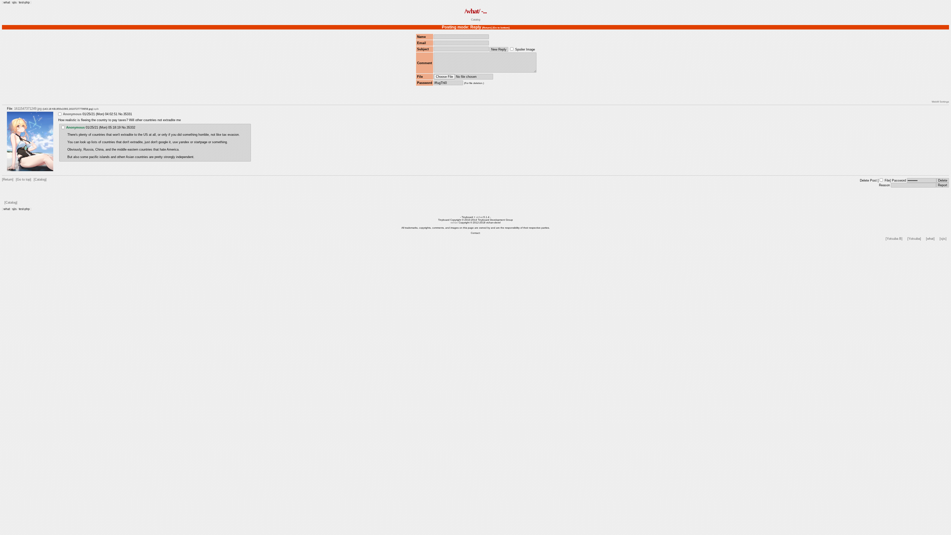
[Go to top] (23, 179)
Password (899, 180)
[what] (930, 239)
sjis (14, 2)
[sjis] (943, 239)
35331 (127, 114)
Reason (884, 185)
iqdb (96, 108)
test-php (24, 2)
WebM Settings (940, 101)
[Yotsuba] (914, 239)
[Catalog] (40, 179)
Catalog (475, 19)
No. (120, 114)
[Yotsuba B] (894, 239)
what (6, 2)
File (887, 180)
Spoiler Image (525, 49)
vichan (479, 217)
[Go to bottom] (501, 27)
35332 (131, 127)
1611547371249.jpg (28, 108)
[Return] (487, 27)
